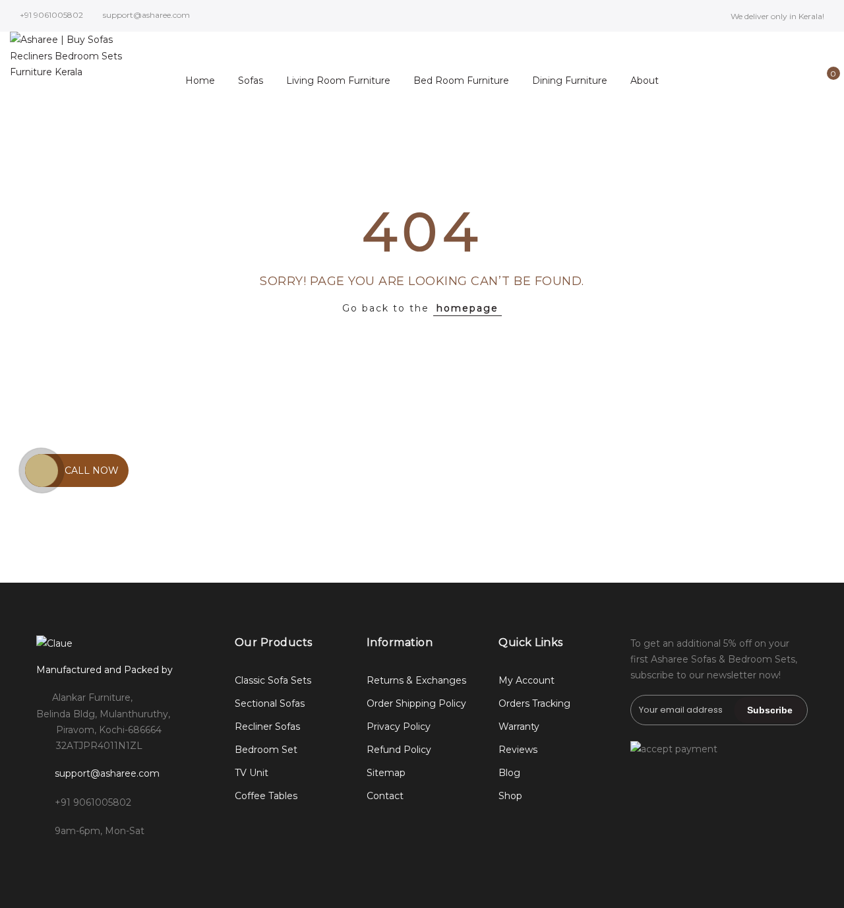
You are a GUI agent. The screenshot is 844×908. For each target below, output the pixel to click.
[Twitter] (102, 860)
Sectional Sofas (270, 703)
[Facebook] (48, 860)
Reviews (517, 750)
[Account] (783, 80)
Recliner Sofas (267, 726)
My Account (526, 680)
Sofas (250, 80)
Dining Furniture (569, 80)
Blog (509, 773)
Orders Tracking (534, 703)
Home (200, 80)
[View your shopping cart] (824, 80)
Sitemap (386, 773)
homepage (467, 308)
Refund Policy (399, 750)
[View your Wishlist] (803, 80)
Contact (385, 796)
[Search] (762, 80)
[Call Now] (41, 470)
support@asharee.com (107, 773)
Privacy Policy (399, 726)
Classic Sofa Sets (273, 680)
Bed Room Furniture (461, 80)
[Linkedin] (129, 860)
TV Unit (251, 773)
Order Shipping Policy (416, 703)
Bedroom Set (266, 750)
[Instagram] (75, 860)
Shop (510, 796)
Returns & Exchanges (416, 680)
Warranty (518, 726)
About (644, 80)
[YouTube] (156, 860)
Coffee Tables (266, 796)
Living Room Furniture (338, 80)
